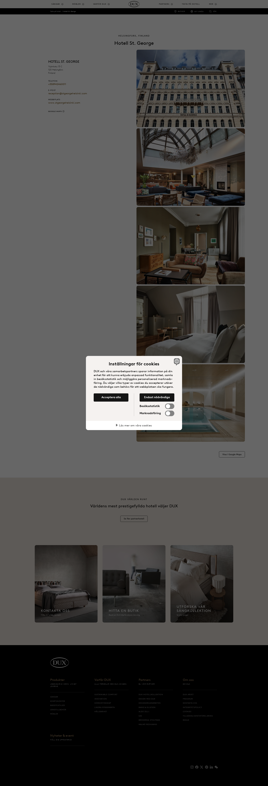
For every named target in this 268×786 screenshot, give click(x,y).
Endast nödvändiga (157, 397)
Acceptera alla (111, 397)
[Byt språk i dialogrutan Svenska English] (176, 362)
